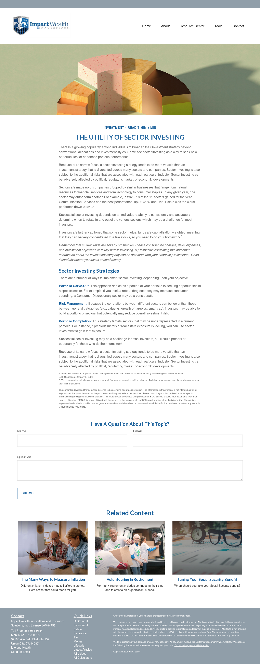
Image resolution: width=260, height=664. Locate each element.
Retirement (81, 621)
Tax (76, 637)
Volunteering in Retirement (130, 579)
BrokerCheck (184, 615)
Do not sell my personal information (191, 645)
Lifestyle (79, 645)
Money (78, 641)
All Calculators (83, 657)
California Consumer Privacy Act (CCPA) (216, 641)
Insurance (80, 633)
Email (137, 431)
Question (24, 457)
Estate (78, 629)
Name (21, 431)
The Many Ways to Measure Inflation (53, 579)
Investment (81, 625)
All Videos (80, 653)
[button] (165, 25)
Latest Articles (83, 649)
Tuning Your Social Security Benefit (207, 579)
